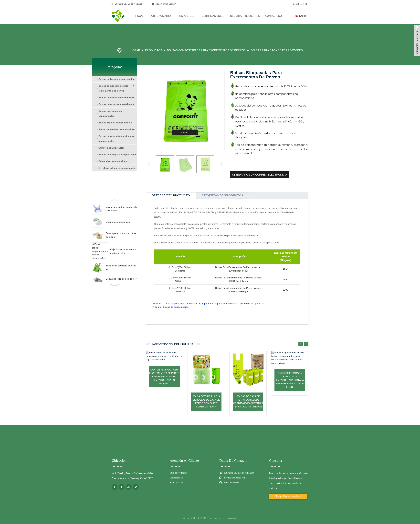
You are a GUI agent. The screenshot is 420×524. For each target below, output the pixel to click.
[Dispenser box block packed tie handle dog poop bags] (164, 356)
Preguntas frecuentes (244, 15)
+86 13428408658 (232, 482)
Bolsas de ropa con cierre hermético (121, 280)
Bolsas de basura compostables (116, 79)
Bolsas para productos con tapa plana (121, 235)
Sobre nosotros (161, 15)
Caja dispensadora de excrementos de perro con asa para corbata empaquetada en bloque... (164, 376)
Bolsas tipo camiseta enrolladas (121, 267)
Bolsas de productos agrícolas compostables (115, 138)
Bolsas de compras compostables (117, 154)
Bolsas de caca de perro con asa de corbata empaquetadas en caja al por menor (248, 401)
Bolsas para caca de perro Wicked (277, 50)
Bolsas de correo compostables (116, 97)
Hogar (139, 15)
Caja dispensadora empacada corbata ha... (121, 209)
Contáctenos (274, 15)
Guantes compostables (111, 147)
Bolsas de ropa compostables (115, 104)
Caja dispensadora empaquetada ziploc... (123, 251)
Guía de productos (178, 473)
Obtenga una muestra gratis (288, 496)
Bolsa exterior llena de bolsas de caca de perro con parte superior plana (206, 401)
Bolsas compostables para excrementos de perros (206, 50)
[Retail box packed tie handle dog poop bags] (248, 369)
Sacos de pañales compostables (116, 129)
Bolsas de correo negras (176, 307)
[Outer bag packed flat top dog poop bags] (206, 369)
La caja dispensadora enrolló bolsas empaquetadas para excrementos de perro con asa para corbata (215, 303)
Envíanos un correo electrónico (261, 174)
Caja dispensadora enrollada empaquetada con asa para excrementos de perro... (290, 380)
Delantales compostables (112, 161)
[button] (114, 199)
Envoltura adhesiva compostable (116, 168)
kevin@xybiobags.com (166, 4)
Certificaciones (212, 15)
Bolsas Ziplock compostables (115, 122)
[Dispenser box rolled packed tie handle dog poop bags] (289, 358)
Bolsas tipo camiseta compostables (110, 113)
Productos (185, 15)
